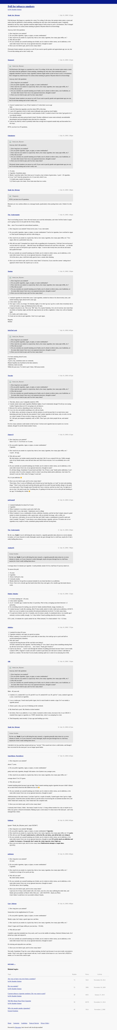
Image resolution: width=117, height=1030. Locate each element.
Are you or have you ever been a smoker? (22, 979)
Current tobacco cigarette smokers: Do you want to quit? (26, 993)
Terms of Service (34, 1023)
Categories (16, 1023)
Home (9, 1023)
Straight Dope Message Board (9, 2)
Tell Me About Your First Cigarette (19, 1001)
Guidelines (24, 1023)
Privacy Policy (45, 1023)
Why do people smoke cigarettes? (19, 1008)
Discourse (18, 1027)
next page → (12, 964)
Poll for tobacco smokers (21, 6)
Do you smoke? (13, 986)
